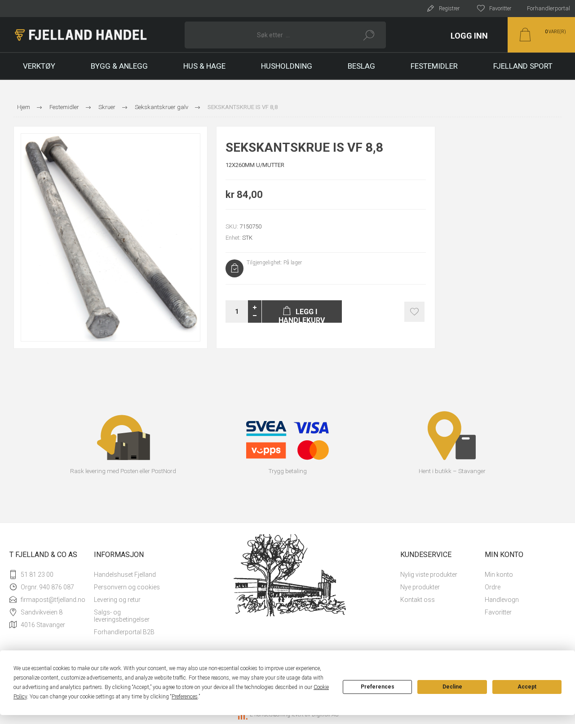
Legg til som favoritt (414, 312)
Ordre (492, 587)
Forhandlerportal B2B (124, 632)
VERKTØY (39, 65)
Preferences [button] (185, 696)
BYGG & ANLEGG (119, 65)
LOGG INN (469, 35)
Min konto (499, 574)
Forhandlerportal (548, 8)
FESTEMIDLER (434, 65)
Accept (527, 687)
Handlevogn (502, 599)
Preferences (377, 687)
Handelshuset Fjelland (125, 574)
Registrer (449, 8)
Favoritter (498, 612)
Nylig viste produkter (428, 574)
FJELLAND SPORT (523, 65)
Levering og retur (117, 599)
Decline (452, 687)
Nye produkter (420, 587)
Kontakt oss (417, 599)
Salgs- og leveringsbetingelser (122, 616)
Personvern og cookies (127, 587)
